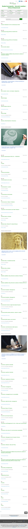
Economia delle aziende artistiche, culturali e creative (11, 312)
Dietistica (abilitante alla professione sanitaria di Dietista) (12, 275)
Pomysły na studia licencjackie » (6, 333)
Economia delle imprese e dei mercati (8, 319)
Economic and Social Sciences (7, 415)
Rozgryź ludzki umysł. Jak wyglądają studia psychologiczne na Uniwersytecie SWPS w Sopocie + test (13, 147)
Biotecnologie (3, 113)
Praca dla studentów (20, 521)
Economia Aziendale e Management (8, 289)
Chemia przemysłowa (5, 172)
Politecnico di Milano (3, 34)
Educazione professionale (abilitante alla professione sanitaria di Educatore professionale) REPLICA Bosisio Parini (13, 460)
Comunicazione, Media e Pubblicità (8, 201)
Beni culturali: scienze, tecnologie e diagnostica (10, 91)
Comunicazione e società (6, 186)
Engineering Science (5, 475)
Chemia (2, 163)
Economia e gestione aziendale (7, 364)
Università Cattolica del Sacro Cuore (5, 159)
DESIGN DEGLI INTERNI (6, 216)
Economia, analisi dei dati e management (9, 401)
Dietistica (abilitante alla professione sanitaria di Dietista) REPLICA (14, 282)
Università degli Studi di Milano (4, 27)
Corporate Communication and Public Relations (10, 209)
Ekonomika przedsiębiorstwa (6, 467)
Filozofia (2, 482)
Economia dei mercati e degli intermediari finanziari (11, 304)
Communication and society (6, 179)
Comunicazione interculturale (6, 194)
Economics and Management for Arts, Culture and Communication (14, 423)
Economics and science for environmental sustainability (11, 430)
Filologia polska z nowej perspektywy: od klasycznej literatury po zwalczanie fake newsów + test (13, 82)
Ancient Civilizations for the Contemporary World (10, 24)
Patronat (15, 521)
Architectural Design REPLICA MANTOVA (9, 31)
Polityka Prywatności (14, 522)
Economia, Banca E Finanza (6, 408)
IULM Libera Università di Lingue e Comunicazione (7, 205)
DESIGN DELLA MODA (5, 268)
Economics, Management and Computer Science (10, 437)
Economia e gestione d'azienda (7, 372)
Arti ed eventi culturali (5, 46)
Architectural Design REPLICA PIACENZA (9, 39)
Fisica (2, 497)
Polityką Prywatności (22, 525)
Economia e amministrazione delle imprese (9, 326)
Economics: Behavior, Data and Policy (8, 444)
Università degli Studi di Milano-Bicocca (5, 330)
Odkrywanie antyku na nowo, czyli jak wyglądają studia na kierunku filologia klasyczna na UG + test (13, 252)
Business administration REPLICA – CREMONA (10, 156)
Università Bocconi (3, 293)
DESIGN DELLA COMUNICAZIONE (8, 260)
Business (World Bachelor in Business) (8, 120)
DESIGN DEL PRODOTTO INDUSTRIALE (9, 224)
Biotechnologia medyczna (6, 106)
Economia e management (6, 386)
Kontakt (13, 521)
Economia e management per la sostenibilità (9, 394)
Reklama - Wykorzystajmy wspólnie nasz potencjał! (7, 521)
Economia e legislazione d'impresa (7, 379)
